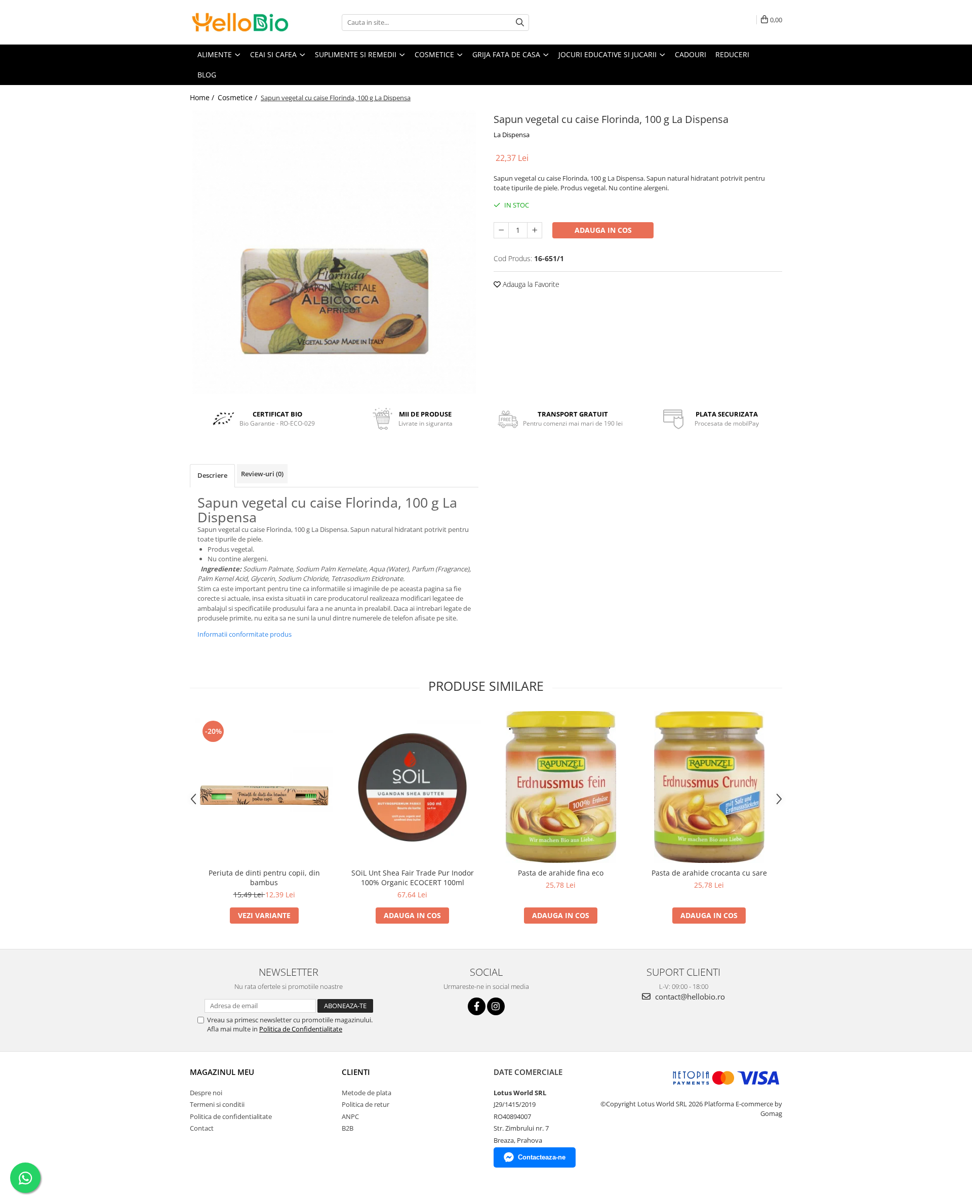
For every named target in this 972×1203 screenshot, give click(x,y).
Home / (203, 97)
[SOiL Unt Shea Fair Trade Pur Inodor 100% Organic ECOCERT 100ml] (412, 787)
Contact (202, 1128)
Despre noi (206, 1092)
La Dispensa (512, 134)
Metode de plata (366, 1092)
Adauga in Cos (603, 230)
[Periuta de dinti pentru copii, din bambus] (264, 787)
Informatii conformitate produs (244, 634)
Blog (206, 74)
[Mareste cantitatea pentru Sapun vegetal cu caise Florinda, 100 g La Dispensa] (534, 230)
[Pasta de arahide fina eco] (561, 787)
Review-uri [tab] (262, 473)
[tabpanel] (334, 252)
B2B (347, 1128)
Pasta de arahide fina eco (560, 873)
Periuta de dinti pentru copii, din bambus (264, 877)
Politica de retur (365, 1104)
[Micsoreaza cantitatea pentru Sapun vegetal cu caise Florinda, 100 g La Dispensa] (501, 230)
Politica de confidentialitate (231, 1116)
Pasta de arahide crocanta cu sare (709, 873)
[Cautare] (520, 22)
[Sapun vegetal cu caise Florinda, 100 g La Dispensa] (334, 252)
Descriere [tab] (212, 475)
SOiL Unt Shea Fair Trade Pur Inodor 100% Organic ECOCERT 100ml (412, 877)
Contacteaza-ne (541, 1157)
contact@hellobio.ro (689, 996)
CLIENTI (356, 1072)
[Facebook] (476, 1006)
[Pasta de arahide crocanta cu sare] (709, 787)
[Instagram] (496, 1006)
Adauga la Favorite (530, 284)
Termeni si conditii (217, 1104)
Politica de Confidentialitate (300, 1028)
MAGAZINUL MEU (222, 1072)
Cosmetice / (238, 97)
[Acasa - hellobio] (240, 22)
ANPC (350, 1116)
